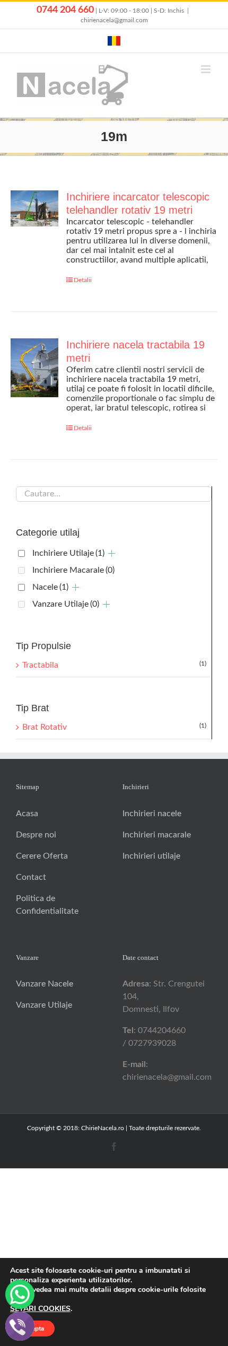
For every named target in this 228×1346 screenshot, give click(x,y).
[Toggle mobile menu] (206, 69)
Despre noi (36, 835)
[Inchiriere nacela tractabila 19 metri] (34, 367)
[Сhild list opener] (111, 553)
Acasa (27, 813)
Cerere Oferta (42, 856)
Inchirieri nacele (151, 813)
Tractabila (40, 665)
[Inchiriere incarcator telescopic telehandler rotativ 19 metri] (34, 208)
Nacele (50, 587)
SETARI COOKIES (40, 1309)
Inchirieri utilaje (151, 856)
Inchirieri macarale (156, 835)
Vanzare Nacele (44, 984)
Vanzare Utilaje (65, 604)
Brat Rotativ (44, 727)
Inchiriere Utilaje (68, 553)
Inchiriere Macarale (73, 570)
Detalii (83, 280)
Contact (31, 877)
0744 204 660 (65, 10)
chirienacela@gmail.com (114, 20)
